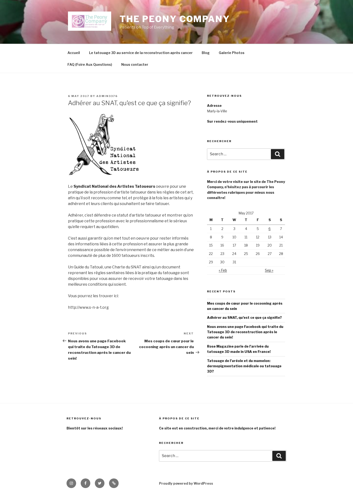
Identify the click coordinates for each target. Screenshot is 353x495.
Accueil (73, 53)
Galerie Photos (231, 53)
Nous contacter (134, 64)
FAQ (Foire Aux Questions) (89, 64)
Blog (206, 53)
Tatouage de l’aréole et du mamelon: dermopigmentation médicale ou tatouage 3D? (244, 366)
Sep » (269, 270)
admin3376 (107, 96)
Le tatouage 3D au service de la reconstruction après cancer (141, 53)
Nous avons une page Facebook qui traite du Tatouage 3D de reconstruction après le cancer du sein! (245, 332)
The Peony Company (175, 19)
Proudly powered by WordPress (186, 483)
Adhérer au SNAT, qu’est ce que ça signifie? (244, 317)
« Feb (223, 270)
